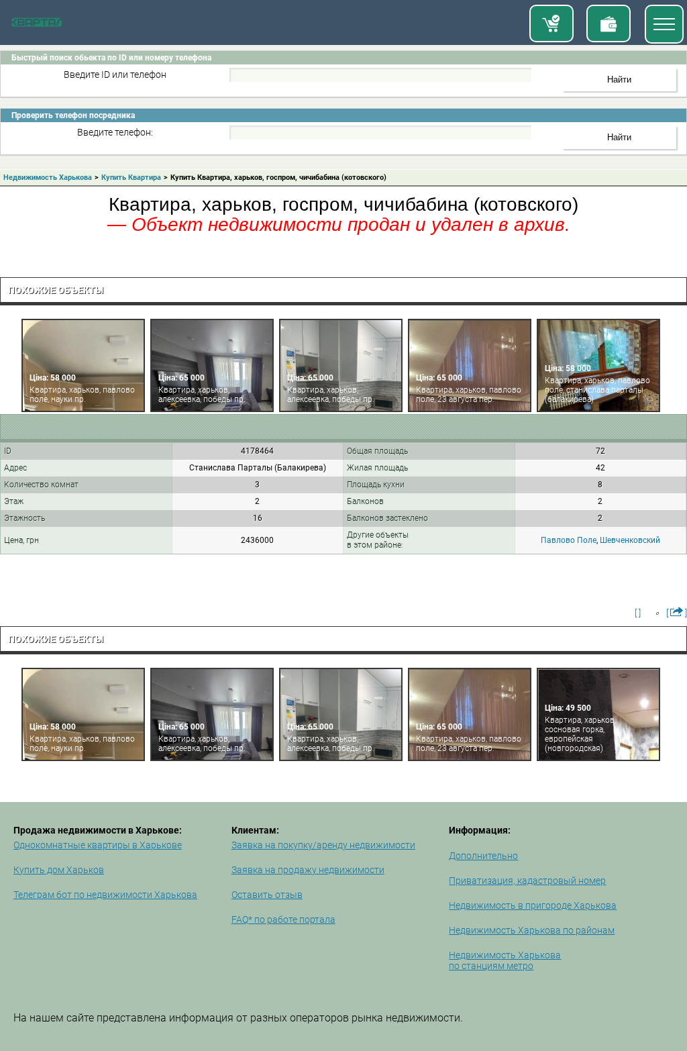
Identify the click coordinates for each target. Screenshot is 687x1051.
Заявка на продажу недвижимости (307, 869)
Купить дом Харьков (58, 869)
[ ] (638, 612)
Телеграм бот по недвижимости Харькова (105, 894)
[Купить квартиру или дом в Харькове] (551, 23)
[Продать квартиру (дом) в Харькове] (608, 23)
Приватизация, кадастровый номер (527, 880)
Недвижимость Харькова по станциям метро (505, 960)
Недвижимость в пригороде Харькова (533, 905)
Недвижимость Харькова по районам (532, 930)
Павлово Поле (568, 540)
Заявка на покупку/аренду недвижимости (323, 845)
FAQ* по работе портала (283, 919)
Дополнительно (483, 855)
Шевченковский (630, 540)
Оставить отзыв (267, 894)
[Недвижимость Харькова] (36, 24)
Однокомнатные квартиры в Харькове (97, 845)
